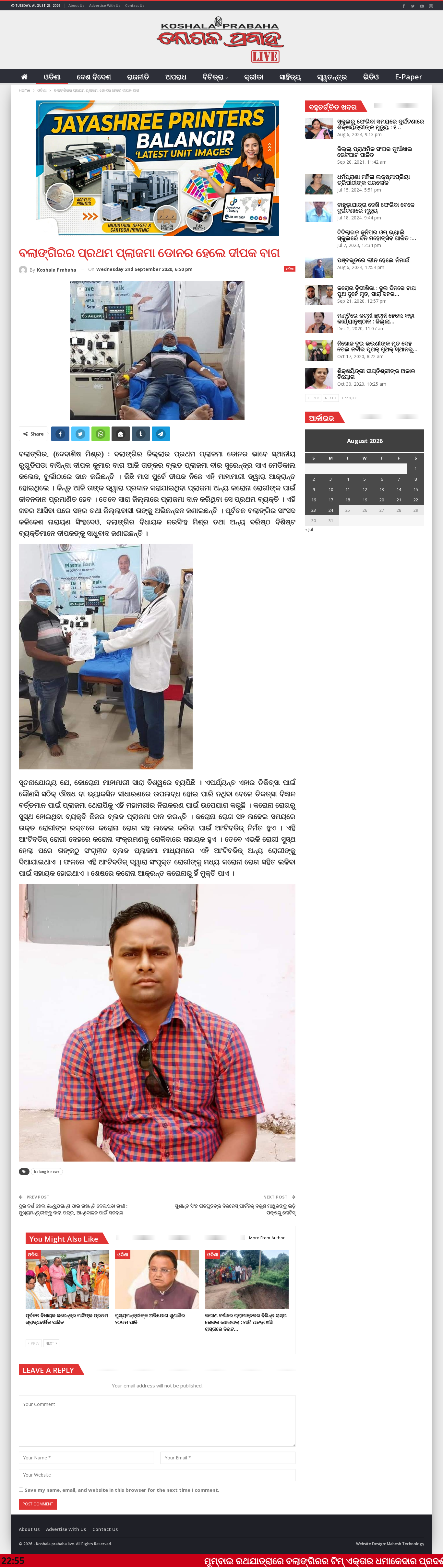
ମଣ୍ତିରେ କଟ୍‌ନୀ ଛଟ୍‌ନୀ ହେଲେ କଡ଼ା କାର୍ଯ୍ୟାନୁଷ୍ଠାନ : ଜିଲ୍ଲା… (375, 318)
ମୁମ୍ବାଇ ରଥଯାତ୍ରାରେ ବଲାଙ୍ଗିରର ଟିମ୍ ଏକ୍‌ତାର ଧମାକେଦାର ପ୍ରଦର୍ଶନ (247, 1560)
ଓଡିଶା (52, 76)
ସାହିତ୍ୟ (290, 76)
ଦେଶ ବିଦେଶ (94, 76)
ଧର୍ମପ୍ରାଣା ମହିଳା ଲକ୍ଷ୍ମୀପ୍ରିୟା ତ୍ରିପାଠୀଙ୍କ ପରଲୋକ (373, 179)
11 (347, 489)
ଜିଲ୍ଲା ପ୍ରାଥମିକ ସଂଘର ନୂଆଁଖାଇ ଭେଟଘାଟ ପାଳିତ (374, 151)
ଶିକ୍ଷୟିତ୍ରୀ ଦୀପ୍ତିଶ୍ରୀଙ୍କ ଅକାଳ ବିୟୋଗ (376, 373)
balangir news (47, 1171)
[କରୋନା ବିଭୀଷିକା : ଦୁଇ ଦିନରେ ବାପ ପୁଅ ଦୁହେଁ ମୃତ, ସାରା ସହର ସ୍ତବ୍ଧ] (319, 295)
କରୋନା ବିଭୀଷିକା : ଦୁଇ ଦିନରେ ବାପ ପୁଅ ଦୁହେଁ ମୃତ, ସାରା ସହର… (376, 291)
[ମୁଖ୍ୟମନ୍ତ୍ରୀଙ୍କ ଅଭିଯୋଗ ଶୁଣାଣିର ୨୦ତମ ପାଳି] (157, 1279)
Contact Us (134, 5)
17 (331, 500)
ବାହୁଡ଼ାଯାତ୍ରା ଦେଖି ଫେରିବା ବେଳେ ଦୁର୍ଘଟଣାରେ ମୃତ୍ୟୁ (375, 207)
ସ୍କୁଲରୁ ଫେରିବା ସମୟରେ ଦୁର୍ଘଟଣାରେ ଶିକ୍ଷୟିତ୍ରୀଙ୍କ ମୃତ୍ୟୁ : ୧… (380, 124)
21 (399, 500)
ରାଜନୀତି (138, 76)
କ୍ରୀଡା (253, 76)
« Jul (309, 529)
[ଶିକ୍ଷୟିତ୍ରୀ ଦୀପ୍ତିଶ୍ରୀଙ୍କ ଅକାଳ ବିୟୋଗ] (319, 378)
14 (399, 489)
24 (331, 510)
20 (381, 500)
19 (365, 500)
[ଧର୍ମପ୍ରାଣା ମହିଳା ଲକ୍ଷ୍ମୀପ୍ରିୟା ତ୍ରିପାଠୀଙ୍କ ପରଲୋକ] (319, 184)
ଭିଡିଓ (371, 76)
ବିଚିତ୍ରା (213, 76)
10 (331, 489)
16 (313, 500)
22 (415, 500)
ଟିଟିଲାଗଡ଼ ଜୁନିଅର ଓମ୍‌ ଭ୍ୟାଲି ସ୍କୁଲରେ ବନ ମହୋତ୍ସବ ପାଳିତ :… (376, 235)
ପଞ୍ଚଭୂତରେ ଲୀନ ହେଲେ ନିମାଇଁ (373, 260)
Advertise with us (104, 5)
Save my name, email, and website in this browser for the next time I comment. (122, 1490)
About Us (76, 5)
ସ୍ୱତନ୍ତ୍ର (332, 76)
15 (415, 489)
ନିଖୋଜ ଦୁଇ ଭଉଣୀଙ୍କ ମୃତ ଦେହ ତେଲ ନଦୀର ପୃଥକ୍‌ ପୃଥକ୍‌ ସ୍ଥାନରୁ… (377, 346)
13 (381, 489)
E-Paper (408, 76)
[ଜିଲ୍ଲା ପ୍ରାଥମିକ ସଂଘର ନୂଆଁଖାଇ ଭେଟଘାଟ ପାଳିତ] (319, 156)
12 (365, 489)
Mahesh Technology (405, 1544)
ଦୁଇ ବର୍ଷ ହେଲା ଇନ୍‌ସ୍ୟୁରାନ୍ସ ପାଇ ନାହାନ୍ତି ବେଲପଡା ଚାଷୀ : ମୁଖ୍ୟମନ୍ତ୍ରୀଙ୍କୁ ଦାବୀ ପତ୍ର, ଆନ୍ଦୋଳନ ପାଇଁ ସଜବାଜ (73, 1209)
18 (347, 500)
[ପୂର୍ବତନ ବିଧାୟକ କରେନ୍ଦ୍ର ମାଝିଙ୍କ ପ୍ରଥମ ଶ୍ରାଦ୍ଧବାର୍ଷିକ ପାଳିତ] (67, 1279)
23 (313, 510)
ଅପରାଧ (175, 76)
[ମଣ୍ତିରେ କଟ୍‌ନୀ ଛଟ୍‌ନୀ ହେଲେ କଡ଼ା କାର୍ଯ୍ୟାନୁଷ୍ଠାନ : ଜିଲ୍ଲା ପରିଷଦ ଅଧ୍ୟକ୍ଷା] (319, 322)
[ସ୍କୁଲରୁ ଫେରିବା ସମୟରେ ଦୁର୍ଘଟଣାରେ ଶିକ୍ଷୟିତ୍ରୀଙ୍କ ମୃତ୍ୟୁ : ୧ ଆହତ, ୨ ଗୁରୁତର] (319, 128)
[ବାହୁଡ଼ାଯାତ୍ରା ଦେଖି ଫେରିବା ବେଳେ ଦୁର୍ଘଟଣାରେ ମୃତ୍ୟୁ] (319, 212)
